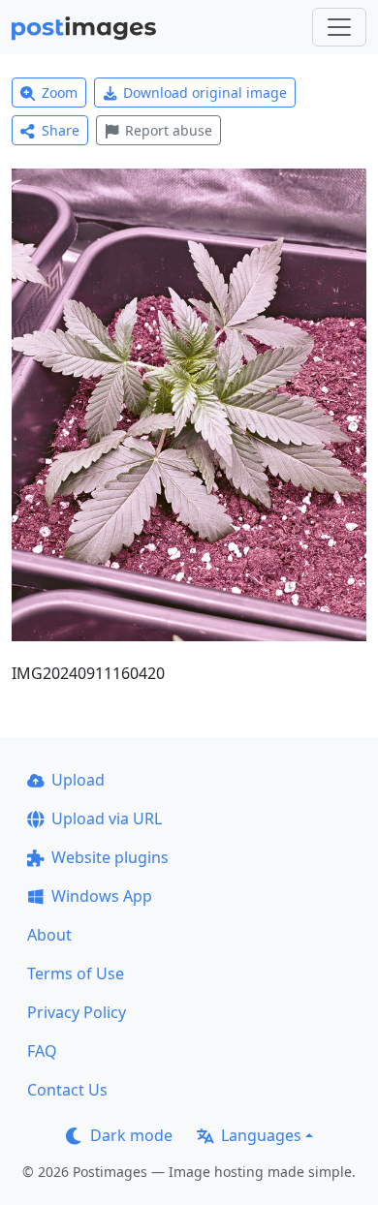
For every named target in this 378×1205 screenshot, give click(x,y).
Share (60, 130)
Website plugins (110, 857)
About (49, 934)
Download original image (205, 92)
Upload (78, 779)
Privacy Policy (76, 1012)
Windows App (101, 896)
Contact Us (67, 1089)
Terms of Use (75, 973)
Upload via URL (106, 818)
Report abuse (168, 130)
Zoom (60, 92)
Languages (261, 1135)
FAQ (42, 1051)
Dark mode (131, 1135)
